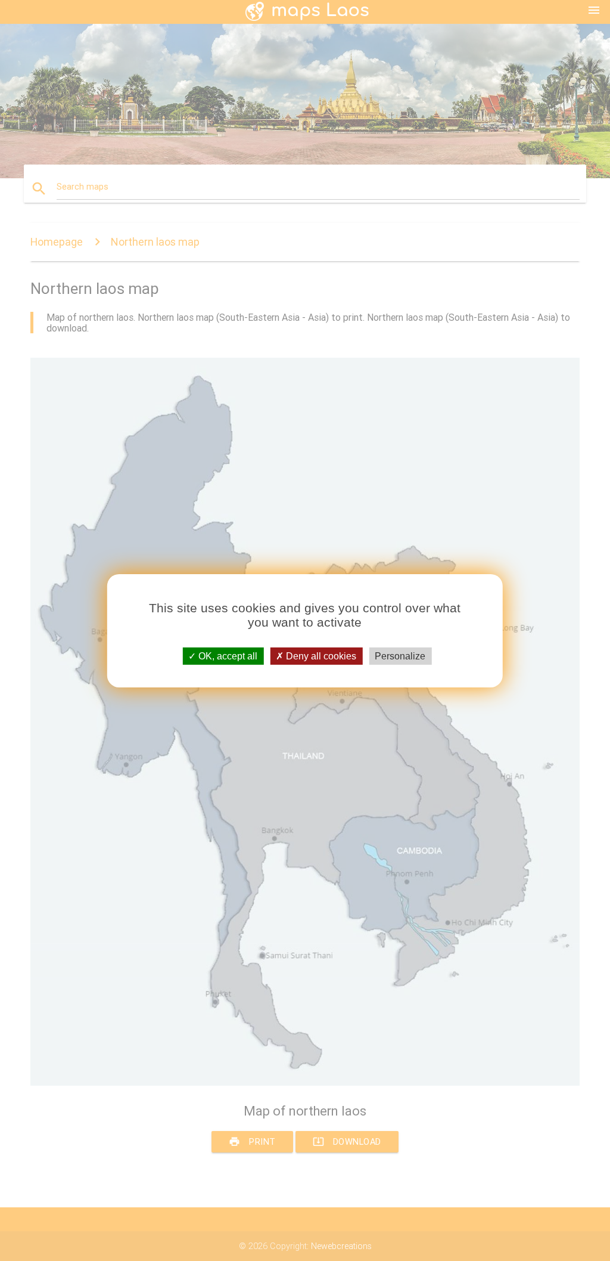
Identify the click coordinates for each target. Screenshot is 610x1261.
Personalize (400, 655)
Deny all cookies (320, 655)
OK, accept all (226, 655)
